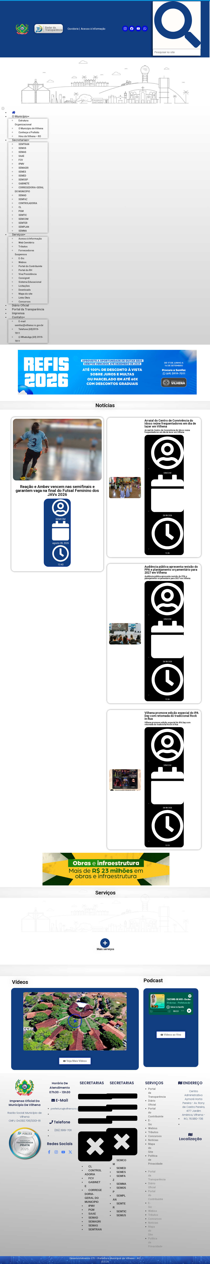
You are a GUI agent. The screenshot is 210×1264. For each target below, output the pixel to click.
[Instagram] (125, 28)
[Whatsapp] (145, 28)
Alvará (49, 914)
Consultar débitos (55, 919)
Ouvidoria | (74, 28)
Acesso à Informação (93, 28)
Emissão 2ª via (54, 923)
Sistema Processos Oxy (183, 911)
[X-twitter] (70, 1152)
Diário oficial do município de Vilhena (25, 909)
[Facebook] (132, 28)
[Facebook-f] (49, 1152)
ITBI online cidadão (56, 910)
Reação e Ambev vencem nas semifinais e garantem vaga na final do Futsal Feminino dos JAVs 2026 (57, 490)
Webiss (145, 907)
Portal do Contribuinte (84, 911)
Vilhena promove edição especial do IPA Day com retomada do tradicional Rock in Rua (172, 715)
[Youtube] (138, 28)
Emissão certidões (55, 927)
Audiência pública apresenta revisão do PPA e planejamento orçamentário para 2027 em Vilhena (171, 569)
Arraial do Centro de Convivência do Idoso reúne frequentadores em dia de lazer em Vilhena (170, 423)
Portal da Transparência (117, 909)
